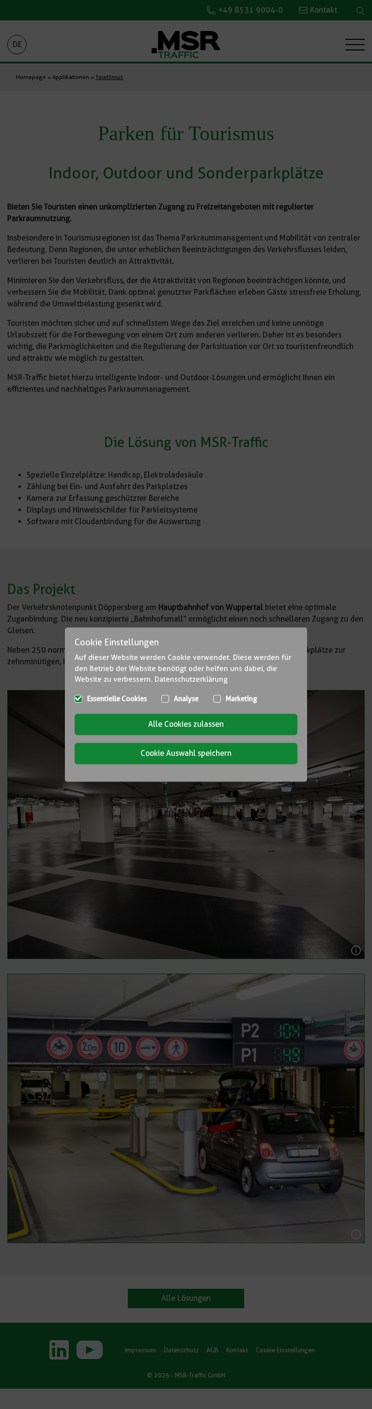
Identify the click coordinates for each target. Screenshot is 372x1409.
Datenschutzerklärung (191, 679)
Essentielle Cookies (117, 699)
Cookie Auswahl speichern (186, 753)
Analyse (186, 699)
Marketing (241, 699)
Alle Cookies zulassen (186, 724)
